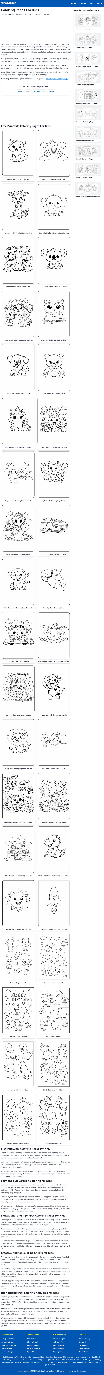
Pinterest (57, 1365)
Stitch (28, 91)
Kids (91, 3)
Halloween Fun (58, 1342)
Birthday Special (58, 1349)
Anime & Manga (7, 1352)
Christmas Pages (59, 1339)
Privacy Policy (83, 1345)
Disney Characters (8, 1339)
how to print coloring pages (57, 79)
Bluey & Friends (32, 1342)
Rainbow (51, 91)
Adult (73, 3)
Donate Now (83, 1352)
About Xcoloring (84, 1339)
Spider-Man (31, 1352)
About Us (54, 1362)
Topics (99, 3)
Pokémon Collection (9, 1345)
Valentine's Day (58, 1345)
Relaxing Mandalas (33, 1349)
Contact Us (83, 1342)
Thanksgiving (57, 1352)
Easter (20, 91)
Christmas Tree (39, 91)
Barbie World (31, 1339)
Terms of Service (84, 1349)
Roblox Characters (33, 1345)
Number (83, 3)
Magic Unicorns (7, 1349)
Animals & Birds (7, 1342)
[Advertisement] (16, 29)
